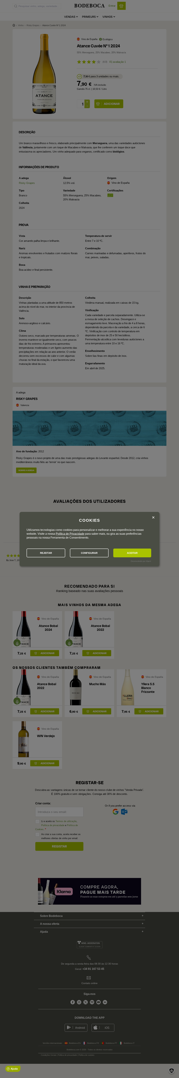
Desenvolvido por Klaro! (141, 561)
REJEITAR (46, 553)
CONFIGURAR (89, 553)
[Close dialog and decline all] (153, 517)
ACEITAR (132, 553)
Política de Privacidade (70, 533)
